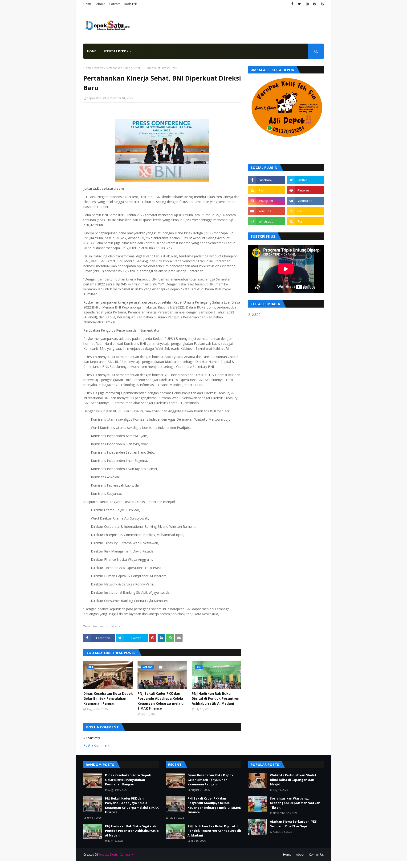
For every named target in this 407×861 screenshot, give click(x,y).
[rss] (266, 190)
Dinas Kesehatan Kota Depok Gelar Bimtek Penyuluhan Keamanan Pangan (108, 698)
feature (98, 626)
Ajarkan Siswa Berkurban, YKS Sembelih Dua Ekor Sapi (293, 823)
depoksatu (94, 98)
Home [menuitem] (91, 51)
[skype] (322, 4)
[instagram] (307, 4)
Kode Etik (130, 4)
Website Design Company (115, 855)
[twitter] (299, 4)
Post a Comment (96, 745)
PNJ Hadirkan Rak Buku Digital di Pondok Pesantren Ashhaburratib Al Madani (215, 698)
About (100, 4)
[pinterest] (314, 4)
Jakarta (98, 68)
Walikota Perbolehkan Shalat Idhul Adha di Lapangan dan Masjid (293, 779)
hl (107, 626)
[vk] (305, 201)
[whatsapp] (266, 221)
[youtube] (266, 211)
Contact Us (316, 855)
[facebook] (292, 4)
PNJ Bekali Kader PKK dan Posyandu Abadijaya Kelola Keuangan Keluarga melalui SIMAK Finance (161, 701)
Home (87, 4)
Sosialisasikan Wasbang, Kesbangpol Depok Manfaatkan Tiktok (295, 803)
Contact (114, 4)
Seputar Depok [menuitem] (115, 51)
